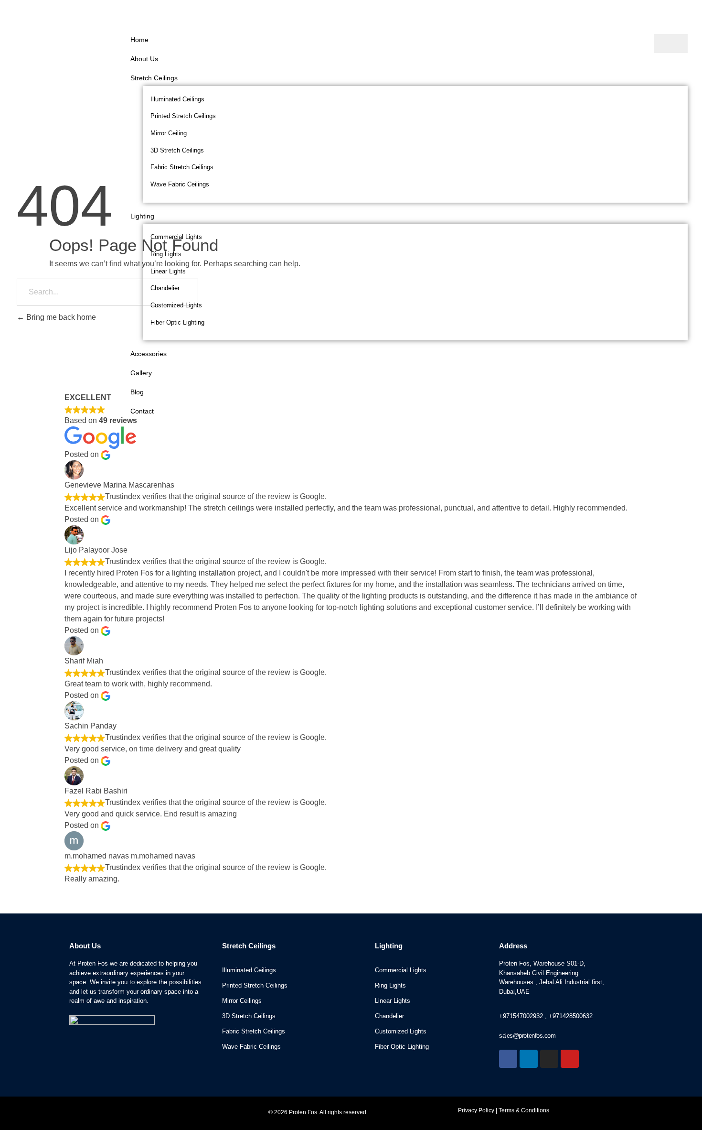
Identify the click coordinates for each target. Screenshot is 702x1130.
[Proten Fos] (62, 49)
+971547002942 (527, 14)
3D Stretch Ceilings (177, 150)
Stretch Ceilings (154, 78)
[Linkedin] (529, 1059)
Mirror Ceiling (168, 133)
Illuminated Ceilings (177, 99)
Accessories (148, 354)
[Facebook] (508, 1059)
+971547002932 (521, 1016)
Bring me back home (60, 317)
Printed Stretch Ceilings (183, 116)
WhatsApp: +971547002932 (461, 14)
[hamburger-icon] (671, 43)
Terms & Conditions (524, 1110)
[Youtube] (570, 1059)
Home (139, 39)
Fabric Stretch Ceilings (181, 167)
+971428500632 (571, 1016)
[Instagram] (549, 1059)
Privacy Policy (476, 1110)
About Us (144, 59)
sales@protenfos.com (588, 14)
